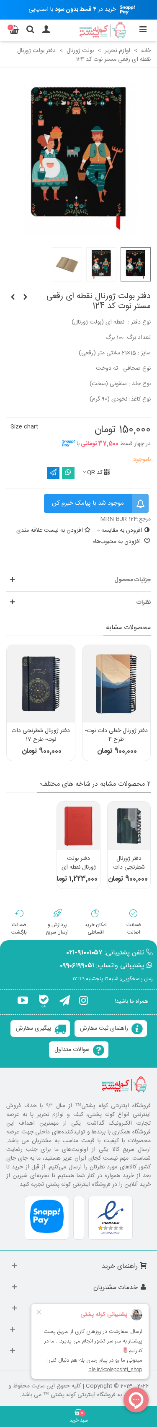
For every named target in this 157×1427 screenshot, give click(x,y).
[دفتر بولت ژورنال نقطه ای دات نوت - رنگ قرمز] (78, 826)
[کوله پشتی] (103, 30)
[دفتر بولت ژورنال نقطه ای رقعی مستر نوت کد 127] (12, 297)
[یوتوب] (23, 1002)
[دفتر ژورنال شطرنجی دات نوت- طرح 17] (41, 683)
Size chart (24, 427)
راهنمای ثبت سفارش (104, 1029)
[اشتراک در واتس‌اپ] (68, 473)
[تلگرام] (64, 1002)
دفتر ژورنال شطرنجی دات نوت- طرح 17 (40, 735)
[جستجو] (30, 30)
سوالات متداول (72, 1050)
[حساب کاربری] (46, 30)
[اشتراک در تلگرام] (53, 473)
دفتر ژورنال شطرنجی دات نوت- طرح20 (129, 867)
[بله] (43, 1002)
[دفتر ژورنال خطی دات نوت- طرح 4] (116, 683)
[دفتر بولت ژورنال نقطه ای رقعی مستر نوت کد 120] (25, 297)
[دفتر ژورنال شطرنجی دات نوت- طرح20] (129, 826)
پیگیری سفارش (33, 1029)
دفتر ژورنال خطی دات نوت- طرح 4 (116, 735)
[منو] (143, 30)
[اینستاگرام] (83, 1002)
